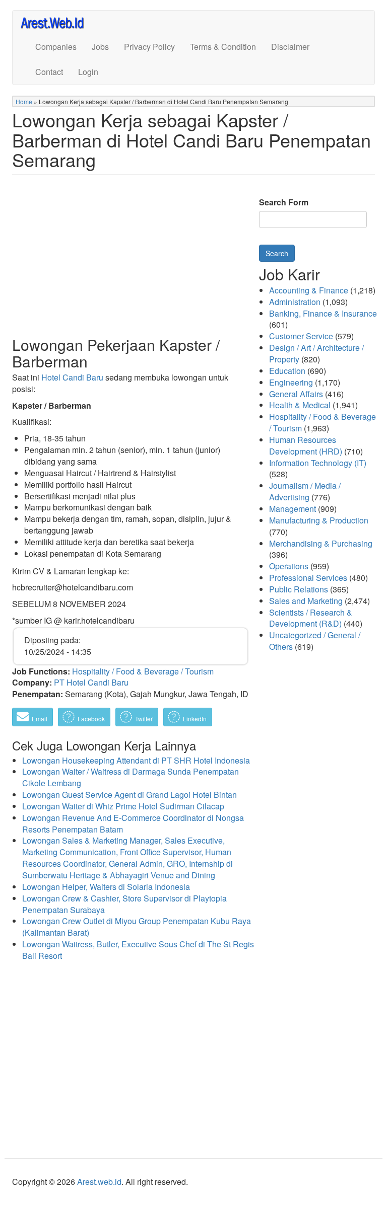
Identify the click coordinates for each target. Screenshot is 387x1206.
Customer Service (301, 336)
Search (277, 253)
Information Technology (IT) (317, 463)
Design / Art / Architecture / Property (316, 353)
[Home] (56, 22)
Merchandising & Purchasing (320, 543)
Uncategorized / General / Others (314, 640)
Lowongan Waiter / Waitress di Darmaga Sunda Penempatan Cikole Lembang (130, 777)
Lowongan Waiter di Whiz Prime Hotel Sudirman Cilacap (123, 806)
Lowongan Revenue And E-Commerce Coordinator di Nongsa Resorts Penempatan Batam (133, 823)
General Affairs (296, 394)
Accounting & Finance (308, 290)
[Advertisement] (130, 263)
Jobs (100, 46)
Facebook (90, 718)
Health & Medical (300, 405)
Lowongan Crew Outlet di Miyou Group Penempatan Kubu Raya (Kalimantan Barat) (136, 926)
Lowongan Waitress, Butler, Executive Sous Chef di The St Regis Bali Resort (138, 949)
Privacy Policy (149, 46)
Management (292, 508)
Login (88, 72)
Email (38, 718)
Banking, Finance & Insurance (323, 313)
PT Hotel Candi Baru (91, 682)
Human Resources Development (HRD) (305, 445)
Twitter (143, 718)
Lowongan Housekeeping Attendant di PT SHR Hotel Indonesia (136, 760)
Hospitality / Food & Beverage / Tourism (143, 671)
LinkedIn (194, 718)
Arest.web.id (99, 1181)
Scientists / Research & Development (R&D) (310, 618)
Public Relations (298, 589)
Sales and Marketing (306, 601)
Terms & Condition (223, 46)
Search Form (283, 202)
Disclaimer (290, 46)
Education (287, 370)
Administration (294, 302)
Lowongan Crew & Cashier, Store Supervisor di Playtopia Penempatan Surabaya (124, 904)
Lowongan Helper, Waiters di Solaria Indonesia (106, 886)
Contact (49, 72)
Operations (288, 566)
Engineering (291, 382)
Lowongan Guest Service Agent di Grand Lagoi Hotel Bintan (129, 794)
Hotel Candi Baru (72, 377)
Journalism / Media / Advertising (305, 491)
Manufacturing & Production (318, 520)
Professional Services (308, 577)
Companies (56, 46)
